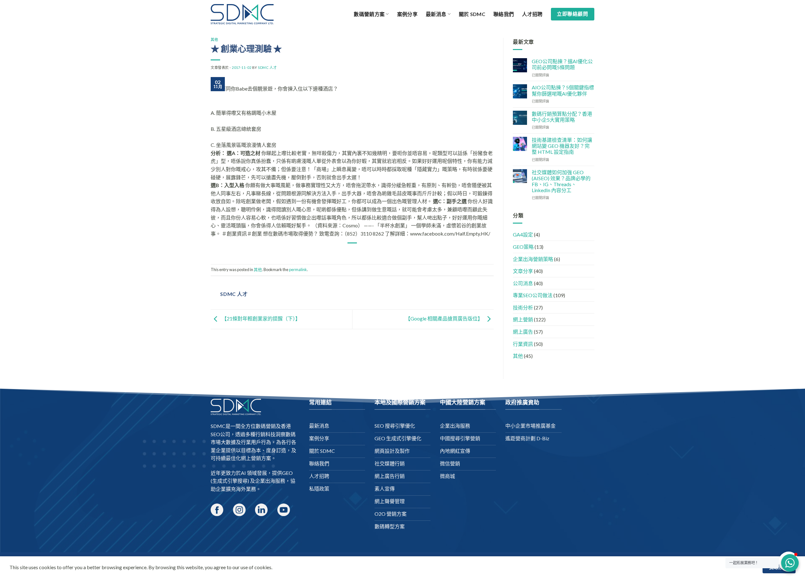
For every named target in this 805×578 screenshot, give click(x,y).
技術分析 (523, 307)
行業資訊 (523, 344)
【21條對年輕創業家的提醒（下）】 (260, 318)
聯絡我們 (503, 14)
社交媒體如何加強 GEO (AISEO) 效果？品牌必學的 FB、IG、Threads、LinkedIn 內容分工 (561, 181)
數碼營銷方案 (369, 14)
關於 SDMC (472, 14)
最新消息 (436, 14)
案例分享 (407, 14)
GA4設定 (523, 234)
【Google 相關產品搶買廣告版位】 (444, 318)
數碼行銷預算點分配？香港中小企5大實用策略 (562, 117)
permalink (298, 269)
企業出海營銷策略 (533, 259)
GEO (287, 473)
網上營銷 (523, 319)
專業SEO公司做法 (532, 295)
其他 (214, 39)
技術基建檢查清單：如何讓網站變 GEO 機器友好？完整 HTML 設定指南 (562, 146)
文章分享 (523, 271)
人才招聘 (532, 14)
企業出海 (265, 481)
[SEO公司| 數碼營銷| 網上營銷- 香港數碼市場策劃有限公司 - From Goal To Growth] (242, 14)
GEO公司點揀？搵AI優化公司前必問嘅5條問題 (562, 64)
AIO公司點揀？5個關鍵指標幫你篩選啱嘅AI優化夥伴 (563, 90)
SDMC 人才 (267, 67)
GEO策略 (523, 247)
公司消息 (523, 283)
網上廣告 (523, 332)
